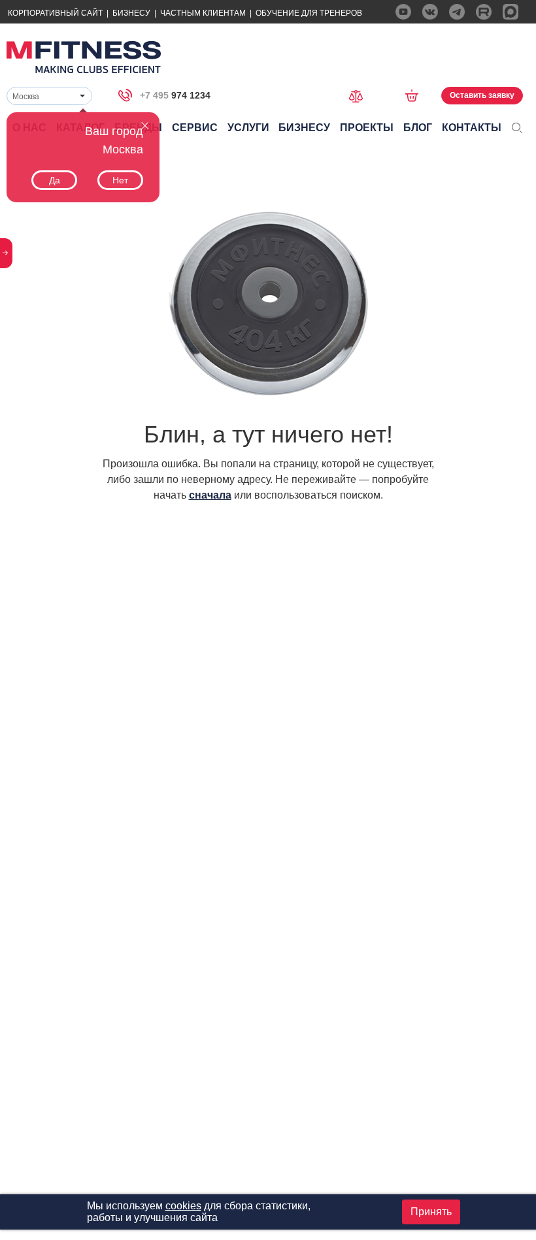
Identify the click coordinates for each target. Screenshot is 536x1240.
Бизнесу (131, 13)
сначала (210, 495)
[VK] (430, 12)
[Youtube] (403, 12)
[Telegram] (457, 12)
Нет (120, 180)
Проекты (367, 127)
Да (54, 180)
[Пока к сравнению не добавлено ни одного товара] (360, 95)
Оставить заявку (482, 95)
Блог (417, 127)
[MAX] (510, 12)
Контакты (471, 127)
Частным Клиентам (203, 13)
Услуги (248, 127)
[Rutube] (484, 12)
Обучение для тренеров (309, 13)
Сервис (195, 127)
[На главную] (84, 57)
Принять (431, 1211)
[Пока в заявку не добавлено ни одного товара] (416, 95)
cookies (183, 1205)
